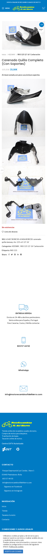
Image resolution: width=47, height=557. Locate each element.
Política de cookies (16, 547)
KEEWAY (12, 54)
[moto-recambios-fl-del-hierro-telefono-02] (23, 340)
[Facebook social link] (9, 254)
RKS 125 (13, 250)
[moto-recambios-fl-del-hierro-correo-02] (23, 388)
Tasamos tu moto (8, 515)
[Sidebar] (2, 170)
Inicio (4, 54)
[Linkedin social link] (18, 254)
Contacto (5, 519)
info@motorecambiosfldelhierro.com (17, 482)
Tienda (4, 511)
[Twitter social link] (11, 254)
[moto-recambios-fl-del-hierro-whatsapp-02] (23, 364)
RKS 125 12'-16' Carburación (29, 54)
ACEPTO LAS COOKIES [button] (13, 551)
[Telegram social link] (21, 254)
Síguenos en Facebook (13, 486)
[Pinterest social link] (15, 254)
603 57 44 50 (7, 478)
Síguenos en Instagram (13, 491)
